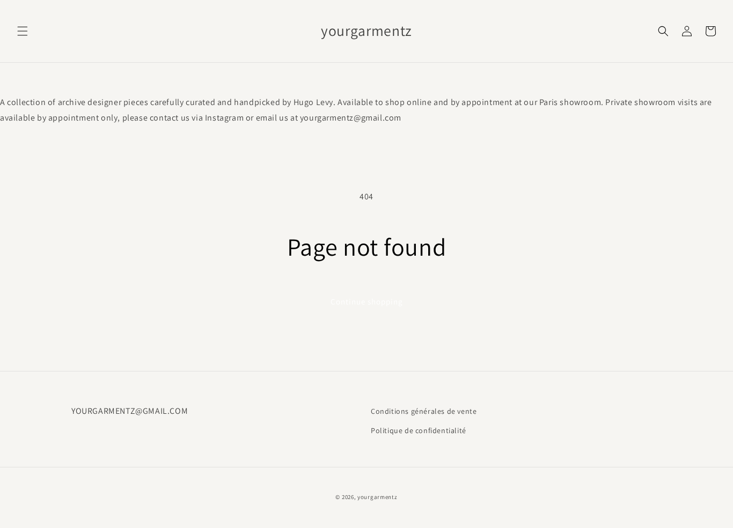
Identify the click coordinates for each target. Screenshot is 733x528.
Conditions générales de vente (424, 411)
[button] (22, 31)
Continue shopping (367, 301)
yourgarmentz (377, 497)
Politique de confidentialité (418, 430)
